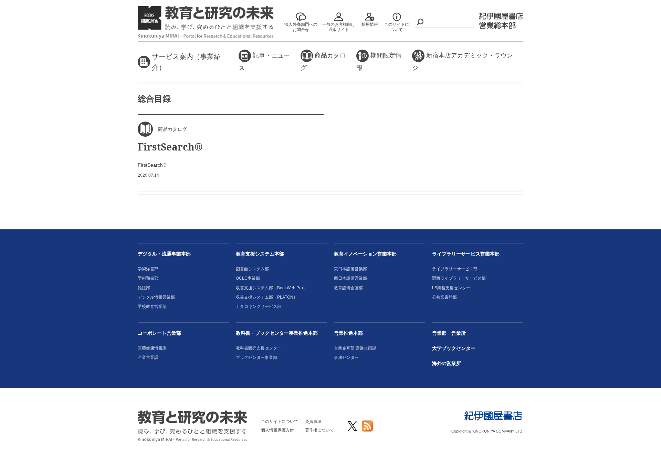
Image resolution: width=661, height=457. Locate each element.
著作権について (319, 430)
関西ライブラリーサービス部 (459, 278)
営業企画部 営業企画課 (355, 348)
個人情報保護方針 (277, 430)
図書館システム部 (252, 269)
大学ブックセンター (453, 348)
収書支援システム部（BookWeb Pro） (271, 287)
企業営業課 (148, 357)
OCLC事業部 (248, 278)
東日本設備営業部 (350, 269)
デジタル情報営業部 (156, 297)
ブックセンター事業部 (256, 357)
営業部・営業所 (449, 333)
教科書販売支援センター (258, 348)
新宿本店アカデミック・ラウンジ (462, 61)
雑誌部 (144, 287)
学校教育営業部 (152, 306)
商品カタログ (323, 61)
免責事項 (313, 421)
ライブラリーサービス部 (455, 269)
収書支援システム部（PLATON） (266, 297)
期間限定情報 (378, 61)
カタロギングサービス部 (258, 306)
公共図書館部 (444, 297)
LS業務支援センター (451, 287)
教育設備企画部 (348, 287)
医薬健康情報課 (152, 348)
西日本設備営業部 (350, 278)
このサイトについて (279, 421)
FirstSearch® (170, 146)
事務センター (346, 357)
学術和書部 (148, 278)
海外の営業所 (446, 363)
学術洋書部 (148, 269)
